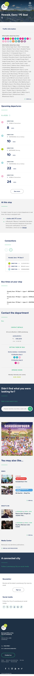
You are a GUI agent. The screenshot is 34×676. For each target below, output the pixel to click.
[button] (6, 250)
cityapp (24, 227)
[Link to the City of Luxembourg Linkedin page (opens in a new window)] (18, 607)
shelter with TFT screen (14, 218)
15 (15, 363)
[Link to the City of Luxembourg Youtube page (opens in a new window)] (14, 607)
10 (14, 357)
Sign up (18, 590)
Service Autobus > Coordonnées (17, 352)
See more (17, 191)
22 (17, 357)
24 (19, 357)
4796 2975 (19, 338)
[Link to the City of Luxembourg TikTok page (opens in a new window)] (21, 607)
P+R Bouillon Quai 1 (17, 354)
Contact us (8, 655)
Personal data (14, 661)
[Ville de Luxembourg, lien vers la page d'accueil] (5, 9)
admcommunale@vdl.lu (10, 648)
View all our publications (10, 548)
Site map (22, 660)
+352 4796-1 (6, 646)
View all (28, 99)
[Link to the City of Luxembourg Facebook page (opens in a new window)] (4, 607)
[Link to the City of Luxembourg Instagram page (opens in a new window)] (11, 607)
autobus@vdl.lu (17, 336)
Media (2, 660)
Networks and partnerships (12, 660)
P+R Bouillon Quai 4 (17, 360)
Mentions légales (5, 661)
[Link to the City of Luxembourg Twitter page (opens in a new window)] (7, 607)
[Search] (30, 409)
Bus (2, 321)
